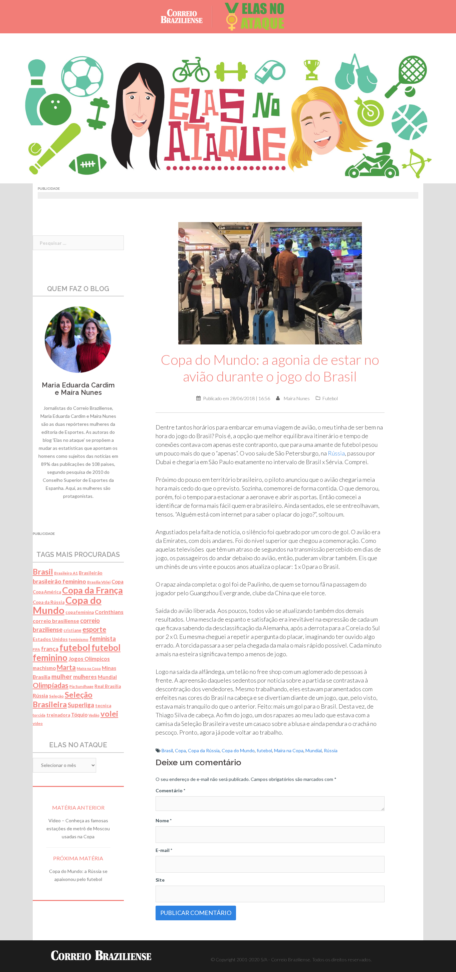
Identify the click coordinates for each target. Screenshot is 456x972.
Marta (66, 667)
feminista (102, 638)
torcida (39, 715)
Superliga (81, 705)
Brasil (167, 750)
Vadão (93, 715)
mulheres (85, 677)
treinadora (58, 715)
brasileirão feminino (59, 581)
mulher (61, 676)
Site (160, 880)
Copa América (47, 592)
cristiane (72, 630)
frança (49, 648)
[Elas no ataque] (254, 16)
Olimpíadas (50, 685)
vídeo (38, 723)
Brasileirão (90, 573)
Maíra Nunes (297, 398)
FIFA (36, 649)
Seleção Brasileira (62, 699)
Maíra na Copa (288, 750)
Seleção (56, 696)
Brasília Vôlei (98, 582)
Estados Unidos (50, 639)
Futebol (330, 398)
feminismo (78, 639)
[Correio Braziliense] (187, 16)
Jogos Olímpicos (89, 659)
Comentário (170, 790)
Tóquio (79, 715)
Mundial (313, 750)
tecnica (103, 705)
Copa (180, 750)
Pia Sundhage (81, 686)
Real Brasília (107, 686)
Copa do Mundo (238, 750)
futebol (264, 750)
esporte (94, 629)
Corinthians (109, 612)
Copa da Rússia (204, 750)
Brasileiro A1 (66, 573)
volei (109, 713)
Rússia (336, 453)
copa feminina (79, 612)
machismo (44, 668)
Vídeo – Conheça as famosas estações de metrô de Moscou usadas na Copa (78, 828)
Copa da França (92, 590)
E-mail (164, 850)
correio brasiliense (56, 621)
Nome (164, 820)
